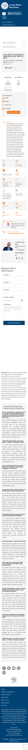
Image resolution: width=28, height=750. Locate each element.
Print (6, 98)
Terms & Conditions (7, 692)
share (7, 101)
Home (3, 689)
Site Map (4, 705)
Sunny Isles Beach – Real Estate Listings (14, 541)
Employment (5, 703)
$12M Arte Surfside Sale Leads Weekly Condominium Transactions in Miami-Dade (13, 616)
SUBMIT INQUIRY (14, 323)
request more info (13, 112)
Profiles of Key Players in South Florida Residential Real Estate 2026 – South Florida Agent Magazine (13, 590)
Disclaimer (5, 697)
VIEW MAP (8, 108)
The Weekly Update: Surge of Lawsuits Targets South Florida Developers (13, 514)
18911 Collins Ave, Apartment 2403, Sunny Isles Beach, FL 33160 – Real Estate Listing (12, 564)
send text (8, 105)
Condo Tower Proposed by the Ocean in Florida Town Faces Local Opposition (13, 490)
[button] (16, 68)
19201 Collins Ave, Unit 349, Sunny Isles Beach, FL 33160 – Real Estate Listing (13, 639)
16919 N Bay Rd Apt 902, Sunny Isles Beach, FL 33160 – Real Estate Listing (13, 441)
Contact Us (5, 700)
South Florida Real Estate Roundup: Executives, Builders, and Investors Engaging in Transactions (12, 467)
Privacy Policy (6, 694)
